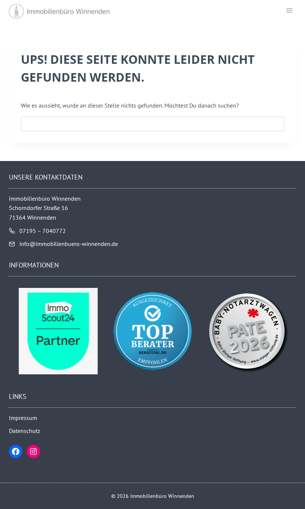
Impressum (23, 417)
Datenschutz (24, 430)
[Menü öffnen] (289, 10)
